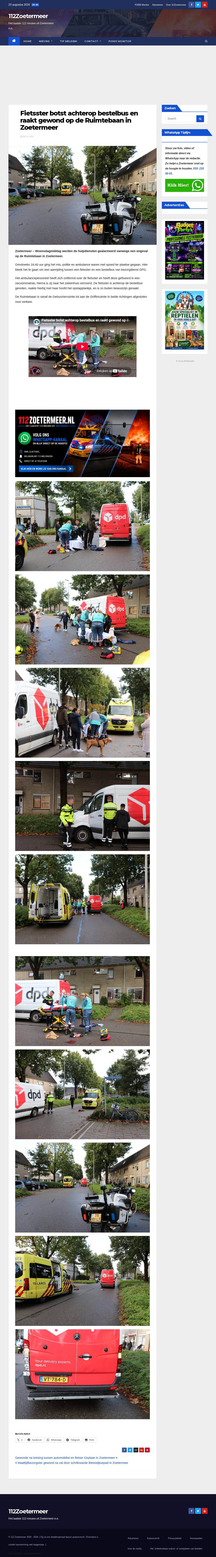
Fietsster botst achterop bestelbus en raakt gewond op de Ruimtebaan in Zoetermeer (79, 120)
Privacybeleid (174, 1538)
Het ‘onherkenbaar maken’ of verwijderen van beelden (176, 1548)
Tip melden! (68, 41)
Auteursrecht (153, 1538)
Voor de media (135, 1548)
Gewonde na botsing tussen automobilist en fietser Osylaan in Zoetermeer (65, 1457)
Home (27, 41)
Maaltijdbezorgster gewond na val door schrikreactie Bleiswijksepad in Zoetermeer (72, 1463)
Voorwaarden (196, 1538)
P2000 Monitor (142, 5)
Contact (91, 41)
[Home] (14, 41)
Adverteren (157, 5)
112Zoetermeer (28, 16)
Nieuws (45, 41)
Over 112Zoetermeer (176, 5)
